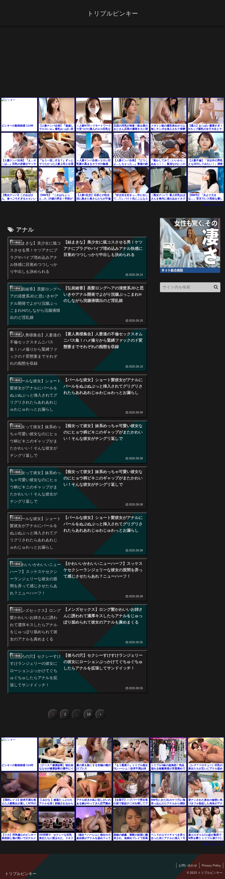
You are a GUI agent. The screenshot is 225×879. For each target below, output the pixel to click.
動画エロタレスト (213, 204)
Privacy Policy (211, 865)
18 (89, 714)
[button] (216, 287)
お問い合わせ (188, 865)
